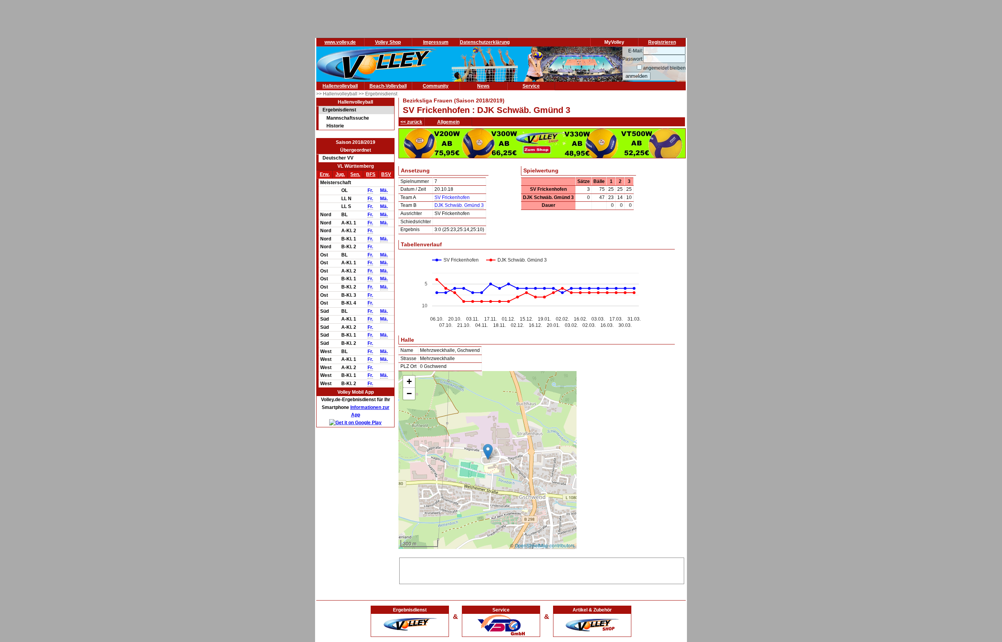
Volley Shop (388, 42)
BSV (386, 174)
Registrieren (662, 42)
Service (531, 86)
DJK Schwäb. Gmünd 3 (459, 205)
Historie (335, 126)
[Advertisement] (541, 569)
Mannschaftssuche (347, 118)
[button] (488, 452)
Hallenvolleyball (340, 86)
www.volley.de (340, 42)
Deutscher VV (338, 158)
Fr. (370, 190)
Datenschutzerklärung (485, 42)
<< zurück (411, 122)
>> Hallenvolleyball (337, 94)
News (483, 86)
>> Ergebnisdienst (378, 94)
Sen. (355, 174)
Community (436, 86)
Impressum (436, 42)
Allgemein (448, 122)
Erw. (325, 174)
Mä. (384, 190)
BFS (370, 174)
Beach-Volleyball (388, 86)
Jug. (340, 174)
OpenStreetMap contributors (545, 545)
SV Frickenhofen (452, 197)
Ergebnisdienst (339, 110)
